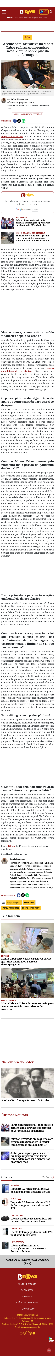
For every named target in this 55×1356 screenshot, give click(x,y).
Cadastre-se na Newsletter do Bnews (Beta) (27, 1261)
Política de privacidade (27, 1302)
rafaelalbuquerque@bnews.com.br (20, 102)
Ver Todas (47, 1177)
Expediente (27, 1296)
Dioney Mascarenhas (10, 908)
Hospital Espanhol (14, 902)
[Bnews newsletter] (27, 114)
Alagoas (35, 18)
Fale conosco (27, 1290)
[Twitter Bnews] (25, 1333)
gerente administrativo (31, 908)
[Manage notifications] (49, 1350)
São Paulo (43, 18)
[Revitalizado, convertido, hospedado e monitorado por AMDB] (51, 1339)
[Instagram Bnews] (30, 1333)
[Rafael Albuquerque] (4, 100)
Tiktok (11, 846)
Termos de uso (28, 1309)
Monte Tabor (29, 902)
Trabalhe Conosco (27, 1284)
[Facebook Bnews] (21, 1333)
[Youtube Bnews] (34, 1333)
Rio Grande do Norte (22, 18)
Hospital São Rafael (12, 136)
